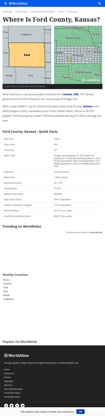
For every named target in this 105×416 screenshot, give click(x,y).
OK (80, 411)
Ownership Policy (12, 397)
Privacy (7, 377)
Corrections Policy (12, 393)
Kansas (67, 94)
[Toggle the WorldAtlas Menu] (5, 3)
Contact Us (9, 374)
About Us (8, 385)
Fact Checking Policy (13, 389)
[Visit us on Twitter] (12, 406)
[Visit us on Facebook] (6, 406)
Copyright (8, 381)
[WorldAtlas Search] (99, 3)
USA (75, 94)
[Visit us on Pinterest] (17, 406)
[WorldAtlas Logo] (19, 3)
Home (6, 370)
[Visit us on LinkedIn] (23, 406)
